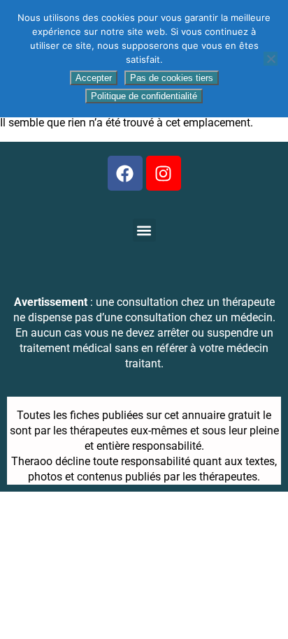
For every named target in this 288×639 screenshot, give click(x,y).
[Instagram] (163, 173)
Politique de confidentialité (144, 96)
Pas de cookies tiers (171, 78)
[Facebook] (125, 173)
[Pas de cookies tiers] (271, 59)
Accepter (93, 78)
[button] (144, 230)
